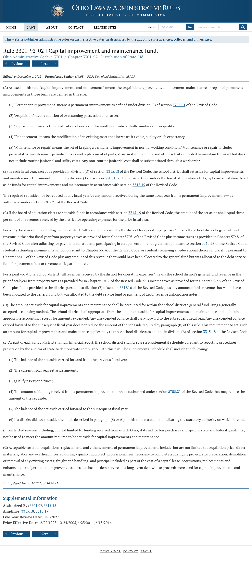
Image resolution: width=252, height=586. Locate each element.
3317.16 (126, 287)
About (52, 27)
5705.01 (179, 104)
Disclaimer (110, 551)
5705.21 (49, 202)
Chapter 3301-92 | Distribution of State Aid (105, 56)
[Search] (243, 27)
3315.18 (112, 171)
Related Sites (105, 27)
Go (190, 27)
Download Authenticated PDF (115, 76)
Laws (31, 27)
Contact (76, 27)
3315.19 (138, 184)
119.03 (78, 76)
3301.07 (36, 505)
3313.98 (208, 243)
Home (11, 27)
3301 (58, 56)
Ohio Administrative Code (26, 56)
